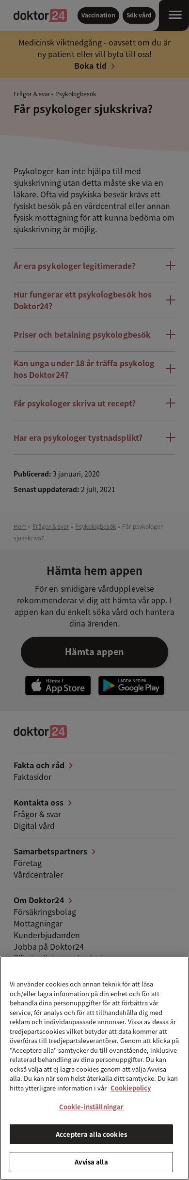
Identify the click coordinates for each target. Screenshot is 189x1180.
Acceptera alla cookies (91, 1134)
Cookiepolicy (130, 1087)
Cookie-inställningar (91, 1106)
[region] (94, 1068)
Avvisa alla (91, 1161)
